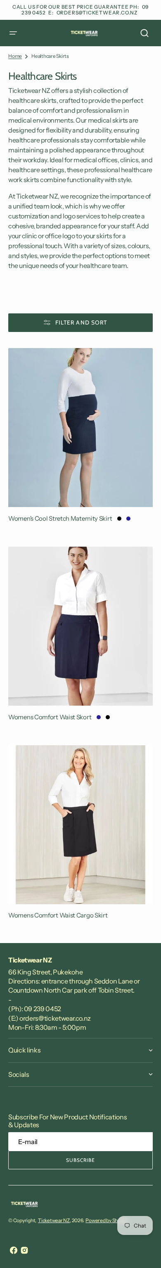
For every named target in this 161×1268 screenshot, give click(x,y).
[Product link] (80, 439)
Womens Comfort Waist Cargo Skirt (57, 915)
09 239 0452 (42, 1009)
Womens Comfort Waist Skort (49, 717)
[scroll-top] (143, 1250)
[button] (13, 33)
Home (15, 56)
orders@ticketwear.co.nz (97, 12)
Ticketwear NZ (54, 1220)
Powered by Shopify (106, 1220)
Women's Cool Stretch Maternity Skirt (60, 518)
